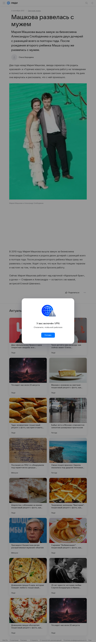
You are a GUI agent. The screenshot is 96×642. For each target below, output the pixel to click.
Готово (48, 335)
